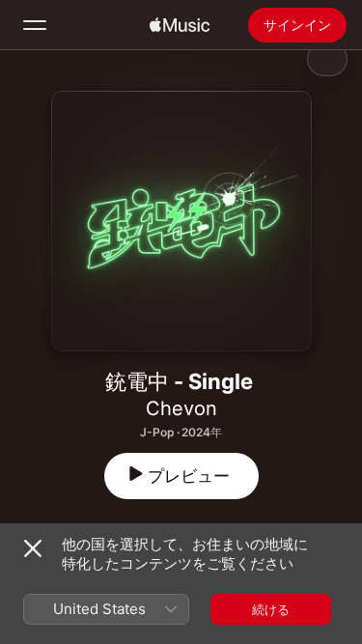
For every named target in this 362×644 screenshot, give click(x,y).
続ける (271, 609)
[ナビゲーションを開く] (35, 25)
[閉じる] (33, 548)
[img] (179, 25)
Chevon (181, 408)
